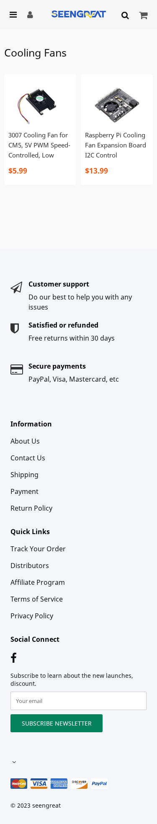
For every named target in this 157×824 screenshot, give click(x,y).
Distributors (29, 565)
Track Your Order (38, 548)
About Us (25, 441)
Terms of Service (36, 599)
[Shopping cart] (144, 15)
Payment (24, 491)
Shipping (24, 474)
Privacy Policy (31, 615)
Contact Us (27, 457)
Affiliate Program (37, 582)
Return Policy (31, 508)
